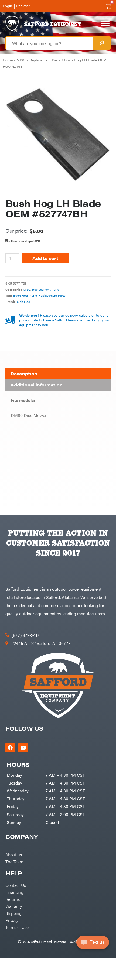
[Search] (101, 43)
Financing (14, 892)
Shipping (13, 913)
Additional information (37, 385)
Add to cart (45, 258)
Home (8, 60)
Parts (33, 295)
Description (24, 373)
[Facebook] (10, 747)
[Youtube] (23, 747)
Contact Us (15, 885)
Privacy (11, 920)
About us (13, 854)
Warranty (13, 906)
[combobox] (49, 43)
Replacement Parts (44, 60)
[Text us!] (92, 944)
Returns (12, 899)
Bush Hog (20, 295)
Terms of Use (17, 927)
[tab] (58, 373)
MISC (21, 60)
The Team (14, 861)
